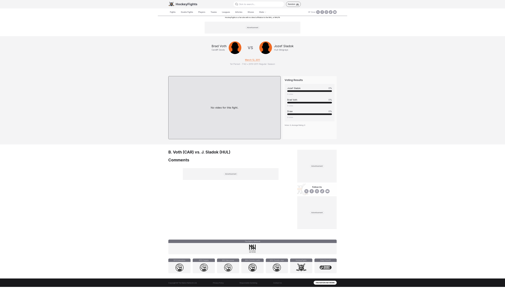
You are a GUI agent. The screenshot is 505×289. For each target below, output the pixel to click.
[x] (318, 12)
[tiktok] (330, 12)
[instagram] (326, 12)
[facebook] (322, 12)
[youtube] (335, 12)
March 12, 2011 (252, 59)
